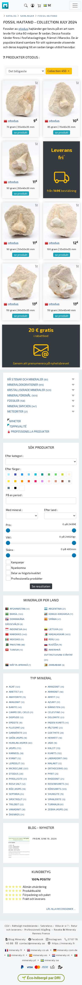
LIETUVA (56, 629)
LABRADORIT (57, 758)
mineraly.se (51, 960)
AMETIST (16, 691)
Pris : (9, 525)
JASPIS (15, 748)
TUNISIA (16, 649)
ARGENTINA (57, 608)
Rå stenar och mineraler (27, 379)
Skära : (10, 550)
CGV (7, 925)
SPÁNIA (55, 618)
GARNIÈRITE (18, 732)
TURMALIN (55, 804)
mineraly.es (40, 955)
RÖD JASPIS (17, 788)
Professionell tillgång (37, 929)
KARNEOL (16, 753)
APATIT (53, 696)
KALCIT (54, 748)
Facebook (37, 939)
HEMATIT (55, 737)
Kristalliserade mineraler (29, 390)
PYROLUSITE (18, 778)
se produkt (20, 132)
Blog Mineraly (17, 939)
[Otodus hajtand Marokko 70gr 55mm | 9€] (20, 98)
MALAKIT (55, 763)
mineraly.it (18, 955)
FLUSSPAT (16, 727)
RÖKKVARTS (57, 788)
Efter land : (51, 510)
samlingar (27, 15)
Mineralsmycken (22, 406)
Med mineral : (14, 510)
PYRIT (53, 773)
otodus (13, 121)
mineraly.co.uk (39, 949)
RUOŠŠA (55, 644)
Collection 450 (57, 71)
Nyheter (14, 421)
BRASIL (16, 613)
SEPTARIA (16, 793)
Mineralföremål (22, 395)
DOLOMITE (56, 717)
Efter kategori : (14, 456)
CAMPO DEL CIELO (21, 712)
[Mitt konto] (32, 6)
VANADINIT (17, 809)
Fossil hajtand (47, 15)
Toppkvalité (16, 426)
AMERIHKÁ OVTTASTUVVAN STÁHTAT (58, 654)
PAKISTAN (17, 644)
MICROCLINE (18, 768)
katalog (11, 15)
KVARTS (55, 753)
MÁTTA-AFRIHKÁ (20, 664)
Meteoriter (17, 411)
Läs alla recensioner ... (61, 908)
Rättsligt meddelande (25, 925)
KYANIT (15, 758)
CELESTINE (56, 712)
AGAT (14, 686)
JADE (52, 742)
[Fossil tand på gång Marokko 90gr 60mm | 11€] (20, 159)
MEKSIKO (17, 639)
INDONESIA (18, 629)
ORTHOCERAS (57, 768)
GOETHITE (55, 732)
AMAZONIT (56, 686)
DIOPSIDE (16, 717)
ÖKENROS (16, 814)
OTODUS (16, 773)
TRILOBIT (16, 804)
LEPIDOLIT (16, 763)
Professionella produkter (29, 431)
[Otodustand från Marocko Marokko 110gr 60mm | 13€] (20, 281)
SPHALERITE (56, 799)
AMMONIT (55, 691)
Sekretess (46, 925)
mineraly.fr (15, 949)
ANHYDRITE (17, 696)
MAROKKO (18, 634)
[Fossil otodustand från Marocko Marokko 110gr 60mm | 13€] (61, 281)
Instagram (55, 939)
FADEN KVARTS (58, 722)
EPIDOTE (15, 722)
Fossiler (16, 400)
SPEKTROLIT (17, 799)
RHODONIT (56, 778)
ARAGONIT (16, 701)
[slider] (8, 530)
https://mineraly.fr (63, 943)
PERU (54, 639)
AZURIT (54, 701)
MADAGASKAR (59, 634)
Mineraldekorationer (25, 384)
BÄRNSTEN (56, 707)
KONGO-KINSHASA (61, 613)
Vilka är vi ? (61, 925)
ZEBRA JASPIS (58, 809)
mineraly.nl (62, 955)
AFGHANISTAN (19, 608)
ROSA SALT (17, 783)
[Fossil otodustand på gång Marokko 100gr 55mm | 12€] (61, 220)
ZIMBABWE (56, 664)
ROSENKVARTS (58, 783)
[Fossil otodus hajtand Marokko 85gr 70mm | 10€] (61, 98)
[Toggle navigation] (75, 5)
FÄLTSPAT (55, 727)
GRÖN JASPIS (18, 737)
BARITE (15, 707)
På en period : (14, 495)
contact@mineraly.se (32, 943)
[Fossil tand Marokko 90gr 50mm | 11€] (20, 220)
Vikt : (9, 537)
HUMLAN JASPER (20, 742)
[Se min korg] (39, 6)
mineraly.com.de (67, 949)
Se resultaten (41, 586)
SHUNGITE (55, 793)
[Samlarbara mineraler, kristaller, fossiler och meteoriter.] (5, 5)
